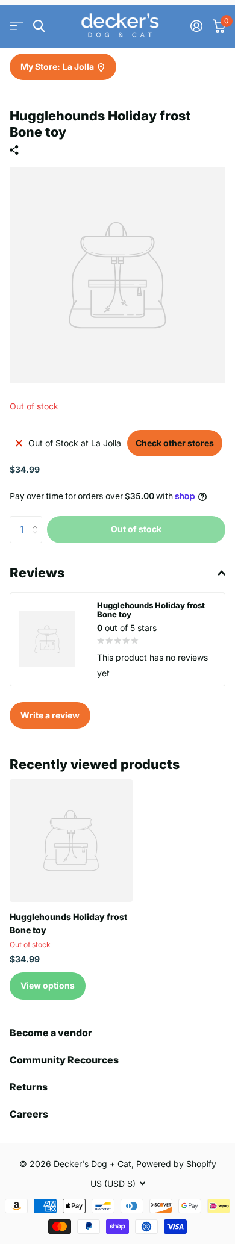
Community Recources (64, 1060)
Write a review (50, 715)
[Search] (39, 26)
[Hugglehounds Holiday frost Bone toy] (71, 840)
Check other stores (175, 443)
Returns (29, 1087)
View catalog (17, 26)
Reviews (37, 572)
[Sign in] (196, 25)
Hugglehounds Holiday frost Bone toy (68, 923)
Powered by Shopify (176, 1163)
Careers (29, 1114)
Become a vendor (51, 1033)
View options (47, 985)
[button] (37, 519)
